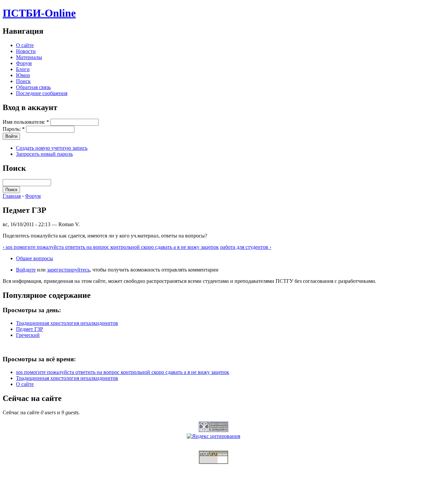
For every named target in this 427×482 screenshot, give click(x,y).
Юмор (23, 75)
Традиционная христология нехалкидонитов (67, 323)
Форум (24, 63)
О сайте (25, 45)
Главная (12, 196)
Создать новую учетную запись (51, 148)
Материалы (29, 57)
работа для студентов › (245, 247)
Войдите (26, 270)
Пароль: (14, 129)
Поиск (23, 81)
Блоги (23, 69)
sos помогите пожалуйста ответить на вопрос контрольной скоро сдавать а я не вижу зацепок (122, 372)
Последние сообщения (41, 93)
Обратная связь (33, 87)
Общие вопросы (34, 258)
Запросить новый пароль (44, 154)
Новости (26, 51)
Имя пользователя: (26, 122)
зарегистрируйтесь (68, 270)
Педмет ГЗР (29, 329)
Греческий (28, 335)
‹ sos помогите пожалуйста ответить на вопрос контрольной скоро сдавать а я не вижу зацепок (111, 247)
